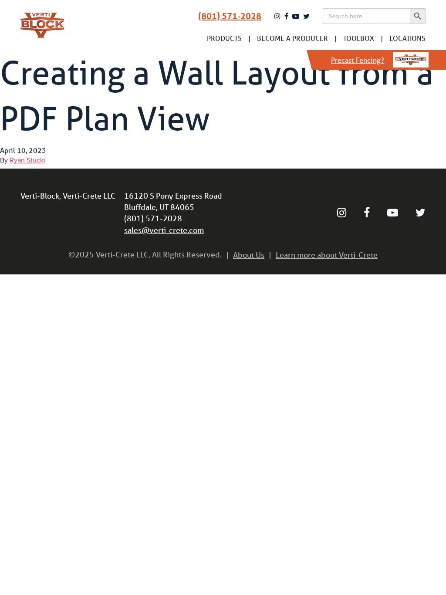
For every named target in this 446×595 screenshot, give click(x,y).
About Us (248, 255)
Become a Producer (292, 38)
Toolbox (358, 38)
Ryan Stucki (27, 160)
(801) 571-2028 (229, 16)
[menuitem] (224, 38)
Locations (407, 38)
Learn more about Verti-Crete (327, 255)
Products (224, 38)
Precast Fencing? (357, 59)
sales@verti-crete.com (164, 230)
